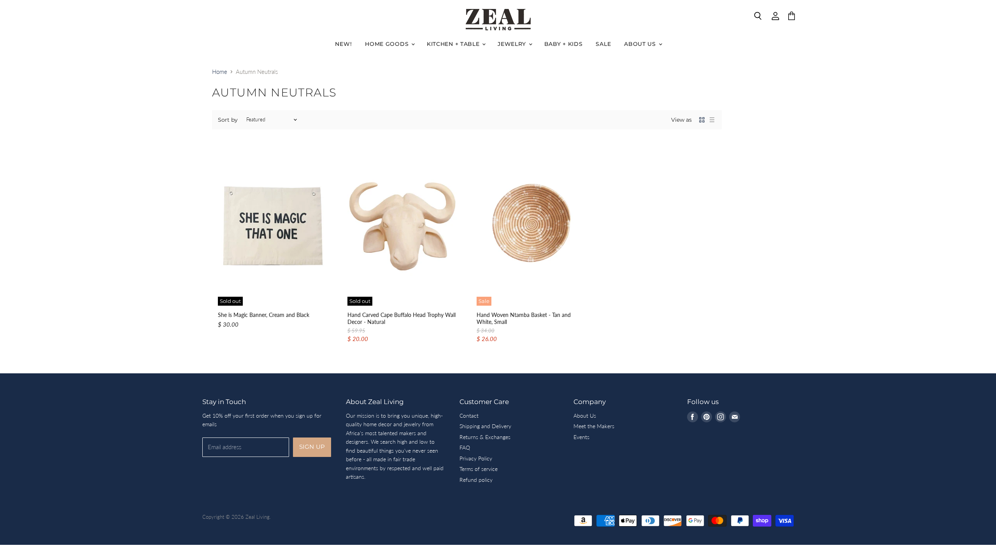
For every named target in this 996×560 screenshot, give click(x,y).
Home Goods (387, 43)
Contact (469, 415)
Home (219, 71)
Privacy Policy (475, 458)
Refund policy (476, 479)
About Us (641, 43)
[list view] (712, 120)
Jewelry (513, 43)
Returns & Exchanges (484, 437)
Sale (603, 43)
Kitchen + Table (454, 43)
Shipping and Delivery (485, 426)
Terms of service (478, 469)
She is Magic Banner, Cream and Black (263, 315)
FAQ (464, 447)
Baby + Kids (563, 43)
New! (343, 43)
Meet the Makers (593, 426)
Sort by (228, 120)
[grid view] (702, 120)
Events (581, 437)
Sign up (312, 446)
